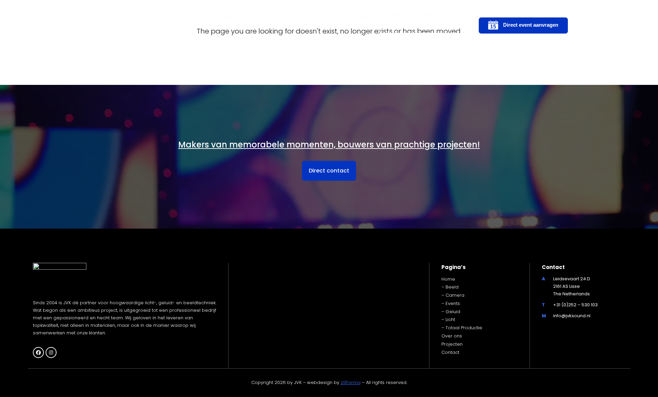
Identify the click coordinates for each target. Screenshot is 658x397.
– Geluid (450, 311)
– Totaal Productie (461, 327)
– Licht (448, 319)
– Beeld (450, 287)
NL (582, 25)
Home (448, 279)
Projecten (452, 344)
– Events (450, 303)
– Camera (452, 295)
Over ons (451, 336)
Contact (450, 352)
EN (595, 25)
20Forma (351, 382)
